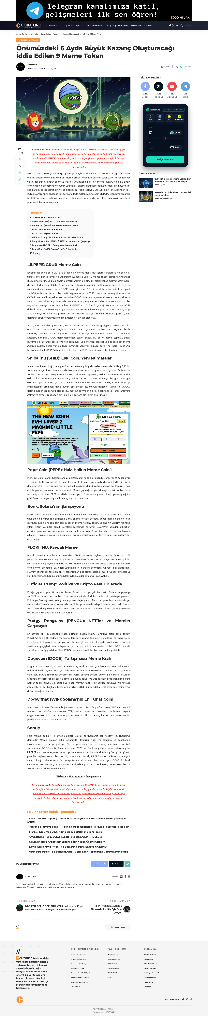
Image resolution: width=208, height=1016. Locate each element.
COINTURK (31, 64)
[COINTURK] (29, 25)
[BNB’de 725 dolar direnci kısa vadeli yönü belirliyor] (146, 196)
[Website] (121, 876)
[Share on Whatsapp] (181, 66)
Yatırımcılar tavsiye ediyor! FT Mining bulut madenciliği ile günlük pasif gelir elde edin (79, 826)
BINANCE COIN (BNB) (163, 198)
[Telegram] (177, 26)
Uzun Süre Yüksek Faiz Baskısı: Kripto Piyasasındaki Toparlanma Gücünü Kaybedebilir (78, 851)
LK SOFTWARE (109, 1012)
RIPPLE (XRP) (160, 185)
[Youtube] (172, 90)
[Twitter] (173, 26)
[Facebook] (170, 26)
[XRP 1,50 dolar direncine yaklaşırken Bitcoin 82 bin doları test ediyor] (146, 183)
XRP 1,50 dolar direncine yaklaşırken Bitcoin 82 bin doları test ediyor (173, 180)
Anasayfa (20, 34)
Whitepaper (76, 776)
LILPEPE (104, 193)
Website (61, 776)
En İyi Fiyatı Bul (165, 159)
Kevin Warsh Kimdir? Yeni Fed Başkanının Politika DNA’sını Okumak (68, 846)
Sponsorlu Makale (32, 34)
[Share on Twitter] (177, 66)
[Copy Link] (185, 66)
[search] (181, 25)
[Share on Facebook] (172, 66)
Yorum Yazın (119, 927)
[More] (190, 66)
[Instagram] (129, 876)
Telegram (91, 776)
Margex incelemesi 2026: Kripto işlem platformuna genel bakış (65, 832)
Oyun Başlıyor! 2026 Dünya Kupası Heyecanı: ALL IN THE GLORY (65, 837)
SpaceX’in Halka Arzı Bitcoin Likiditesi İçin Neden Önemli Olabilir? (67, 842)
